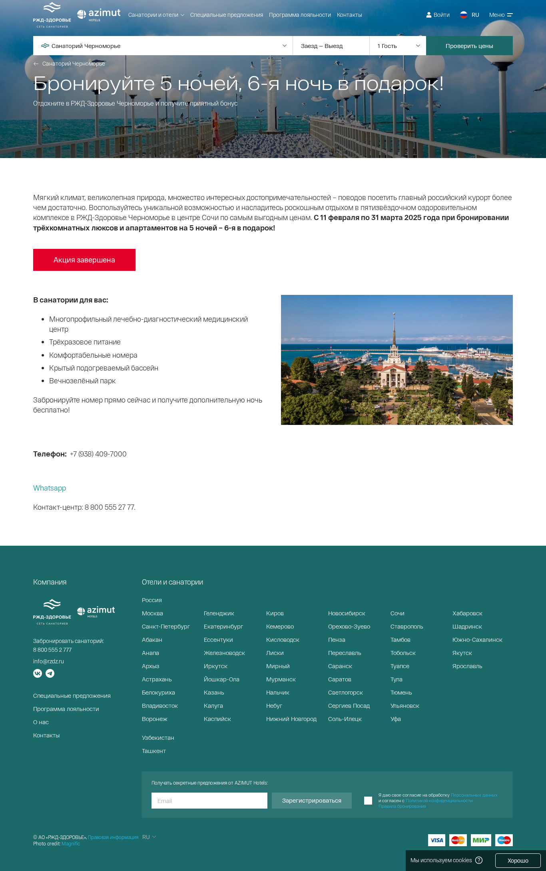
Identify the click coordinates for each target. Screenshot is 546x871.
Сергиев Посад (349, 705)
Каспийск (217, 718)
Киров (275, 613)
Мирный (278, 665)
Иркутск (215, 665)
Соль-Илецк (345, 718)
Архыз (150, 665)
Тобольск (403, 652)
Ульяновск (405, 705)
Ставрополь (407, 626)
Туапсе (400, 665)
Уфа (396, 718)
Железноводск (224, 652)
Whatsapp (49, 487)
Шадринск (467, 626)
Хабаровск (467, 613)
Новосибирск (346, 613)
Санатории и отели (153, 14)
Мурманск (281, 679)
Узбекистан (158, 737)
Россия (152, 599)
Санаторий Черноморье (73, 63)
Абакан (152, 639)
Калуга (213, 705)
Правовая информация (113, 837)
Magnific (71, 843)
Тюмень (401, 692)
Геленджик (219, 613)
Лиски (275, 652)
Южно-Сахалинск (477, 639)
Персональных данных (474, 794)
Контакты (349, 14)
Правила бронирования (402, 806)
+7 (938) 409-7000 (98, 453)
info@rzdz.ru (48, 661)
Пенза (336, 639)
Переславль (344, 652)
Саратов (339, 679)
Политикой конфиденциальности (439, 800)
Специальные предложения (226, 14)
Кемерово (280, 626)
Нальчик (277, 692)
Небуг (274, 705)
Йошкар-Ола (221, 679)
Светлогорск (345, 692)
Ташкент (154, 750)
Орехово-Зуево (349, 626)
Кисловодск (282, 639)
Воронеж (154, 718)
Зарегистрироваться (311, 800)
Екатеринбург (223, 626)
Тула (397, 679)
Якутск (462, 652)
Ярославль (467, 665)
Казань (214, 692)
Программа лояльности (300, 14)
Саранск (340, 665)
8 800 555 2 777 (52, 649)
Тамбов (400, 639)
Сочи (398, 613)
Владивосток (160, 705)
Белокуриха (158, 692)
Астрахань (157, 679)
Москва (152, 613)
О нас (41, 721)
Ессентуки (218, 639)
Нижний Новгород (291, 718)
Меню (497, 14)
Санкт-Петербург (166, 626)
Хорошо (518, 860)
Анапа (150, 652)
